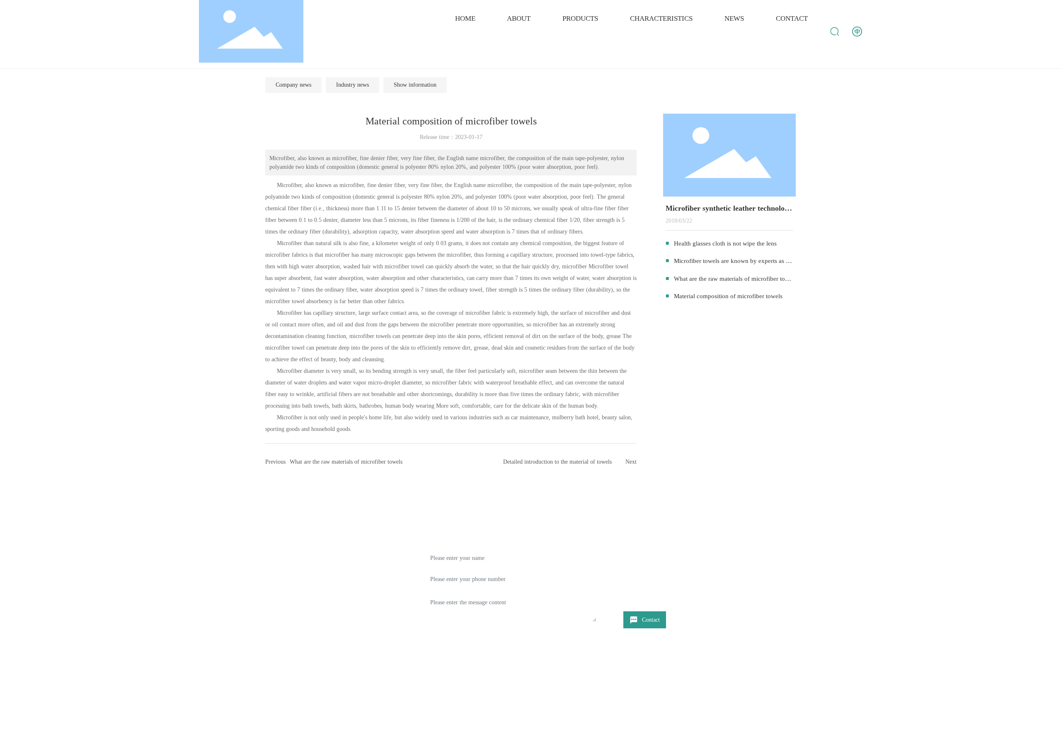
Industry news (352, 85)
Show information (415, 85)
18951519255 (668, 579)
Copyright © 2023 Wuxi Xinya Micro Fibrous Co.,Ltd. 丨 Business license (353, 719)
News (273, 587)
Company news (293, 85)
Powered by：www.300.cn (738, 719)
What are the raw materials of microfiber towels (346, 462)
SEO (780, 719)
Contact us (279, 620)
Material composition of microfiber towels (728, 296)
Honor (273, 604)
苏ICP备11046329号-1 (667, 719)
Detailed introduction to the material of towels (557, 462)
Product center (284, 571)
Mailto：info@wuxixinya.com (675, 594)
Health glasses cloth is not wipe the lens (725, 243)
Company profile (287, 555)
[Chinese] (857, 31)
